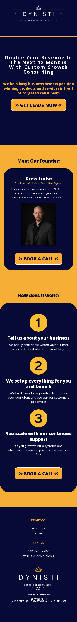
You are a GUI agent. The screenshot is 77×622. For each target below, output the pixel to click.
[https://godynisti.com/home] (38, 13)
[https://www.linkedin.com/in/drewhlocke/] (38, 224)
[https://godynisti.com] (38, 573)
